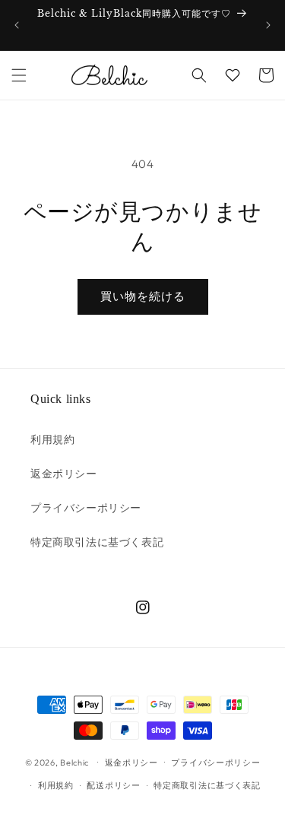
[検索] (199, 75)
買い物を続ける (142, 296)
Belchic (74, 761)
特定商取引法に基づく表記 (96, 542)
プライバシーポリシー (85, 508)
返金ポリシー (63, 473)
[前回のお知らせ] (16, 25)
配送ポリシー (113, 785)
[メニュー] (19, 75)
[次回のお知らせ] (268, 25)
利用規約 (52, 439)
